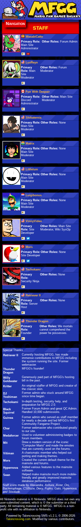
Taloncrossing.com (18, 519)
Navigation (15, 23)
